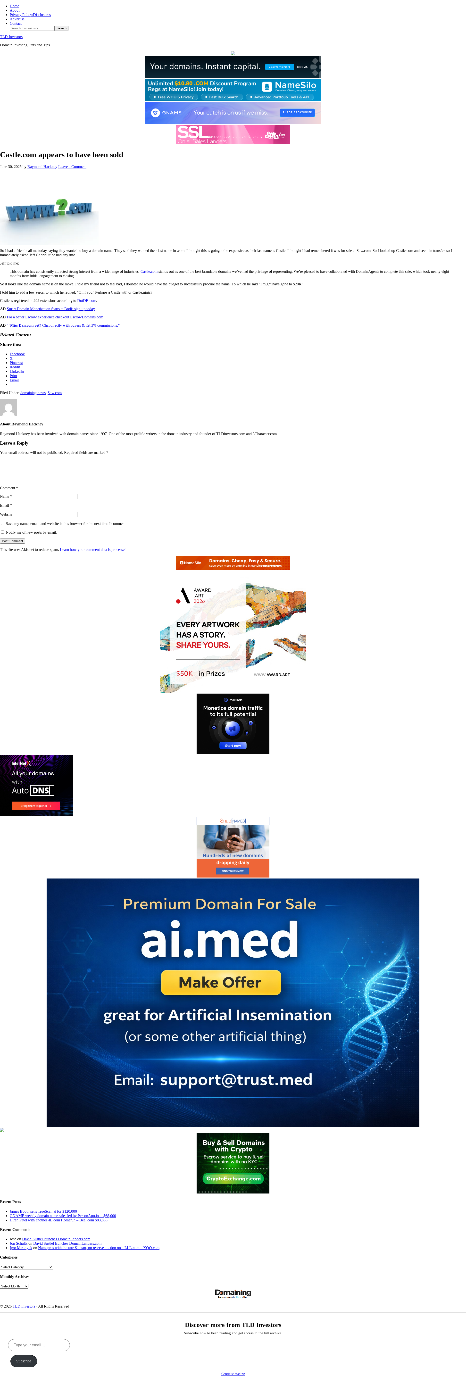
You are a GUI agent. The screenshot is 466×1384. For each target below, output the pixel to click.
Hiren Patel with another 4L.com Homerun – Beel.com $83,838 (59, 1220)
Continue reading (233, 1374)
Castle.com (149, 271)
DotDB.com (86, 300)
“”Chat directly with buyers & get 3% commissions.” (63, 325)
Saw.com (55, 393)
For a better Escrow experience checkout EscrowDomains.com (55, 317)
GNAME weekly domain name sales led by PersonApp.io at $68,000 (63, 1216)
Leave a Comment (72, 167)
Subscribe (23, 1361)
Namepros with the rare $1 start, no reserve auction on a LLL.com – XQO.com (98, 1248)
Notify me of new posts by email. (31, 532)
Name (6, 496)
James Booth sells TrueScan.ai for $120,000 (43, 1211)
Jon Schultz (18, 1243)
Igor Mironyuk (21, 1248)
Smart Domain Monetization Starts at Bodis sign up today (51, 309)
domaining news (33, 393)
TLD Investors (11, 37)
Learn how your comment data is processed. (93, 549)
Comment (9, 488)
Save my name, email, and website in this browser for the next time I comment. (66, 524)
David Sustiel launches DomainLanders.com (56, 1239)
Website (6, 514)
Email (6, 505)
